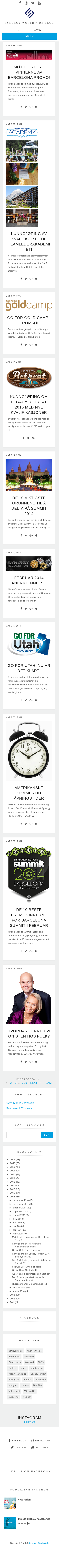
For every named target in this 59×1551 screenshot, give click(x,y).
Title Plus (37, 1385)
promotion (41, 1379)
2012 (13, 1298)
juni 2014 (18, 1222)
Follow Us (29, 1421)
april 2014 (18, 1230)
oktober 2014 (20, 1207)
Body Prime (14, 1356)
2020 (13, 1174)
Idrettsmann (37, 1368)
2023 (13, 1163)
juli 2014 (17, 1219)
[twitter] (33, 3)
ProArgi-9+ (14, 1379)
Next (34, 1083)
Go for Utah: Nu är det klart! (26, 1270)
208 (24, 1083)
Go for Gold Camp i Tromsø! (26, 1250)
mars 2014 (18, 1233)
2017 (12, 1185)
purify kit (13, 1385)
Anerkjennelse (34, 1350)
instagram (42, 1440)
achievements (16, 1350)
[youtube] (39, 3)
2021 (13, 1170)
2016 (13, 1189)
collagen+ (29, 1356)
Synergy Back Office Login (20, 1102)
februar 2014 (19, 1287)
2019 (13, 1178)
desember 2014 (21, 1200)
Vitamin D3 (29, 1391)
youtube (42, 1447)
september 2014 (21, 1211)
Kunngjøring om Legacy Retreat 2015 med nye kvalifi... (31, 1255)
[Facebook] (21, 107)
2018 (13, 1181)
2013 (13, 1295)
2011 (12, 1302)
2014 (13, 1196)
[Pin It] (36, 107)
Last (49, 1083)
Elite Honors (15, 1362)
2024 (13, 1159)
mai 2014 (17, 1226)
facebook (19, 1440)
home (23, 1368)
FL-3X (41, 1362)
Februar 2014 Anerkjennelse (26, 1266)
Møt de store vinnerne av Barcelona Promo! (29, 72)
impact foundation (18, 1373)
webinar (27, 1397)
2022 (13, 1167)
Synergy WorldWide (39, 1543)
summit (25, 1385)
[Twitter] (26, 107)
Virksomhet (14, 1391)
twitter (21, 1447)
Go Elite (12, 1368)
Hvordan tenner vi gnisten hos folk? (30, 1283)
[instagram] (26, 3)
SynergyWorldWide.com (19, 1108)
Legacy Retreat (38, 1373)
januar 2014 (19, 1291)
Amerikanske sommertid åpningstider (29, 793)
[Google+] (31, 107)
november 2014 (21, 1204)
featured (29, 1362)
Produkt (27, 1379)
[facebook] (20, 3)
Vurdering (14, 1397)
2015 (13, 1193)
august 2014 (19, 1215)
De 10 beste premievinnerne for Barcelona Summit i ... (28, 1279)
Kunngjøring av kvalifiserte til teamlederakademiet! (26, 1245)
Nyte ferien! (24, 1499)
